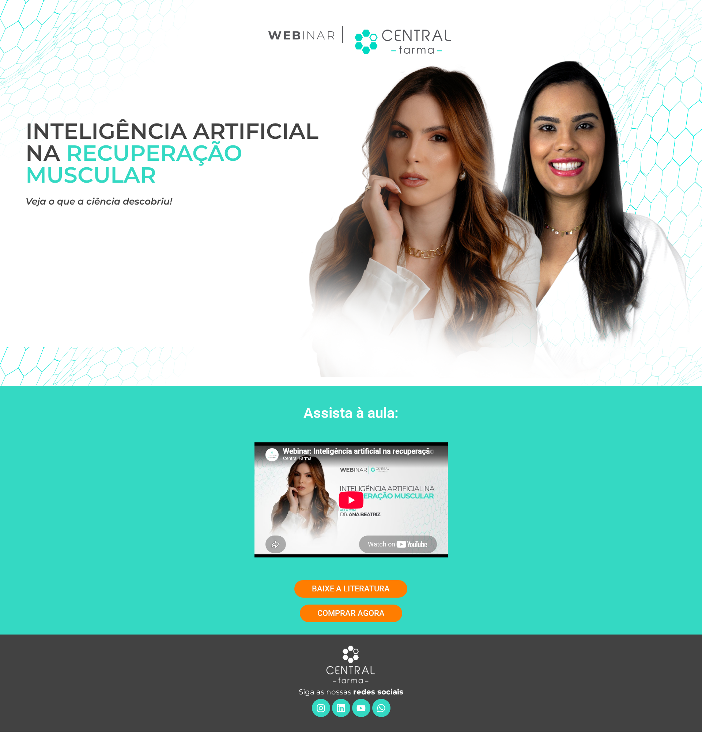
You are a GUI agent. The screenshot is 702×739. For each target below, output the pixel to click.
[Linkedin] (341, 708)
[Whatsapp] (381, 708)
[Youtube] (361, 708)
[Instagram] (321, 708)
